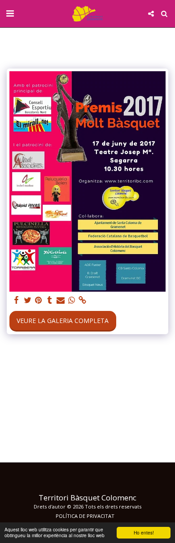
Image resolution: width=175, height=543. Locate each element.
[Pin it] (39, 300)
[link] (83, 300)
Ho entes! (144, 532)
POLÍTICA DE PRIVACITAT (85, 516)
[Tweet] (28, 300)
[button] (10, 13)
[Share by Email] (61, 300)
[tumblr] (50, 300)
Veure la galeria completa (63, 320)
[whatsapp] (72, 300)
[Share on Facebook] (17, 300)
